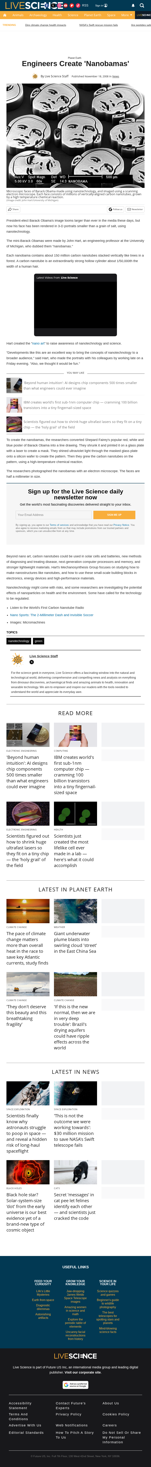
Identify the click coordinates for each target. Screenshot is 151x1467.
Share (16, 209)
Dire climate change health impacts (45, 25)
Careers (110, 1425)
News (115, 76)
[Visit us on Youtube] (65, 5)
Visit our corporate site (83, 1372)
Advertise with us (25, 1425)
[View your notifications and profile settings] (133, 5)
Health (57, 15)
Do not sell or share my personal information (122, 1437)
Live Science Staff (57, 76)
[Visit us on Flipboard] (72, 5)
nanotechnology (18, 641)
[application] (75, 305)
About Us (111, 1403)
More (125, 15)
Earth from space (43, 1300)
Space (111, 15)
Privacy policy (69, 1414)
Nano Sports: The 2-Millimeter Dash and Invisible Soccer (51, 615)
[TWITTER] (32, 662)
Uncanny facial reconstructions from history (75, 1335)
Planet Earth (92, 15)
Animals (18, 15)
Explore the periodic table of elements (75, 1323)
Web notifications (72, 1425)
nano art (38, 343)
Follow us (117, 209)
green (38, 641)
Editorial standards (26, 1432)
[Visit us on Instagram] (59, 5)
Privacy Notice (121, 525)
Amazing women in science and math (75, 1311)
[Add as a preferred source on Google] (75, 1385)
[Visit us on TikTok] (78, 5)
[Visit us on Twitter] (53, 5)
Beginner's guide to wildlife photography (108, 1303)
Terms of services (60, 525)
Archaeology (38, 15)
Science (73, 15)
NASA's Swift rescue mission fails (98, 25)
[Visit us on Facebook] (47, 5)
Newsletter (137, 209)
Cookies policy (116, 1414)
